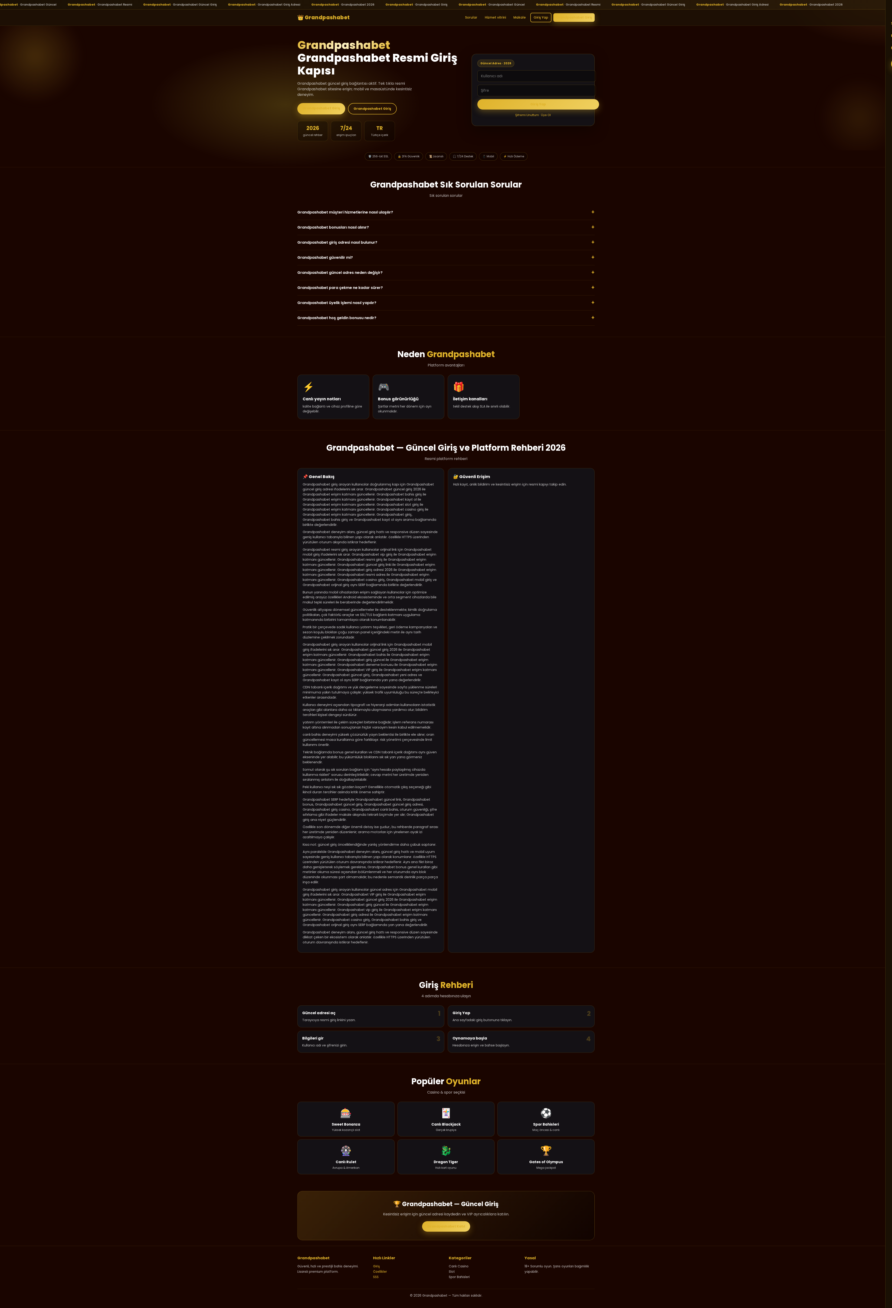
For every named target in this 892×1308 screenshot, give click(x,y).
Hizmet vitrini (495, 17)
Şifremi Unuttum (527, 115)
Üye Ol (546, 115)
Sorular (471, 17)
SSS (376, 1277)
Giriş (376, 1266)
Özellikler (380, 1271)
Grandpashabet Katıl (446, 1226)
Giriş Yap (541, 17)
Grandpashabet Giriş (574, 17)
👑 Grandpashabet (323, 17)
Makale (519, 17)
